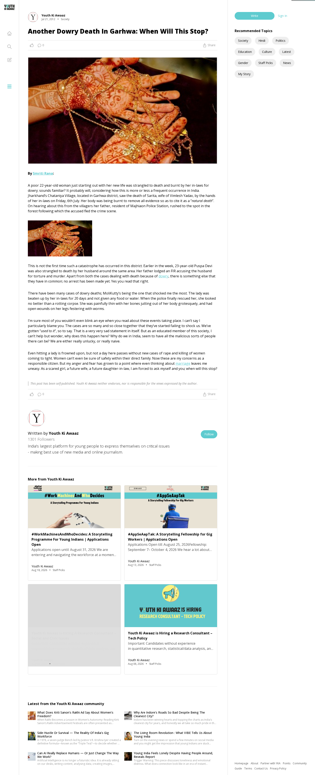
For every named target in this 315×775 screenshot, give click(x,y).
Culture (267, 52)
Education (245, 52)
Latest (286, 52)
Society (243, 41)
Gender (243, 63)
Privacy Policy (278, 768)
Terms (248, 768)
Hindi (261, 41)
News (287, 63)
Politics (280, 41)
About (255, 763)
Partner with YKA (271, 763)
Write (254, 16)
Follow (209, 434)
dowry (163, 276)
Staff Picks (265, 63)
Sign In (282, 16)
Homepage (242, 763)
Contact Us (261, 768)
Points (287, 763)
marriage (183, 363)
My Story (244, 74)
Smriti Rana (43, 173)
